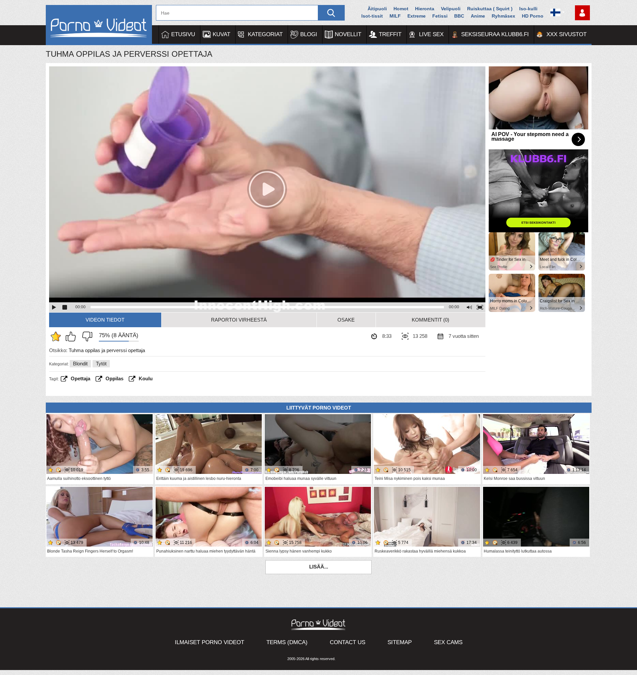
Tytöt (101, 363)
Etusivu (183, 34)
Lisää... (318, 566)
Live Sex (431, 34)
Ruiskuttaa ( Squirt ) (490, 8)
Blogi (308, 34)
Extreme (416, 16)
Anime (478, 16)
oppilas (114, 378)
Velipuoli (450, 8)
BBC (459, 16)
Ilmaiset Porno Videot (209, 642)
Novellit (348, 34)
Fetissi (440, 16)
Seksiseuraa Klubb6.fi (495, 34)
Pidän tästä (72, 336)
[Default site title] (99, 25)
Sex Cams (448, 642)
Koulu (146, 378)
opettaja (80, 378)
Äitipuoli (377, 8)
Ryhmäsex (503, 16)
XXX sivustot (566, 34)
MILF (395, 16)
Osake (346, 320)
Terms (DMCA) (287, 642)
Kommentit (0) (430, 320)
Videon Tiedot (105, 320)
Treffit (390, 34)
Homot (400, 8)
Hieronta (424, 8)
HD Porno (532, 16)
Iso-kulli (528, 8)
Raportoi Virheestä (239, 320)
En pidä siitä (85, 336)
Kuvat (221, 34)
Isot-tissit (372, 16)
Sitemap (400, 642)
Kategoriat (265, 34)
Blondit (80, 363)
